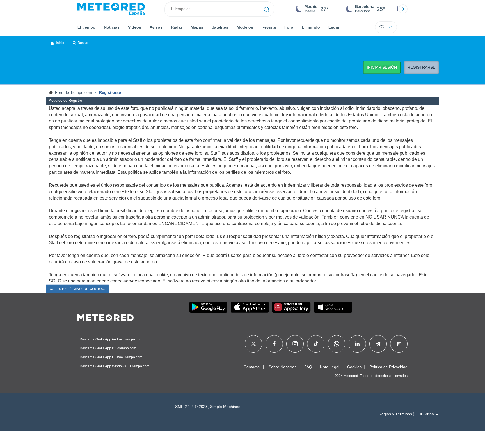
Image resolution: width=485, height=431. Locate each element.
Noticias (112, 27)
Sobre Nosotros (282, 367)
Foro (288, 27)
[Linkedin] (357, 343)
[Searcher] (266, 9)
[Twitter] (253, 343)
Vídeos (134, 27)
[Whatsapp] (336, 343)
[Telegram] (378, 343)
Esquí (333, 27)
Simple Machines (225, 407)
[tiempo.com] (111, 9)
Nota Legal (329, 367)
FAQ (308, 367)
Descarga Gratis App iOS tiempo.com (108, 348)
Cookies (354, 367)
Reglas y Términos (396, 414)
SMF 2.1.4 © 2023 (191, 407)
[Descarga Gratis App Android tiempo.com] (208, 307)
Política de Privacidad (388, 367)
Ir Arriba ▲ (429, 414)
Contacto (252, 367)
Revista (269, 27)
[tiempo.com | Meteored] (105, 316)
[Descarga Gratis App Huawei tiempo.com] (291, 307)
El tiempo (86, 27)
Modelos (245, 27)
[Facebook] (274, 343)
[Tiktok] (316, 343)
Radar (176, 27)
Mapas (197, 27)
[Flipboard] (399, 343)
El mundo (311, 27)
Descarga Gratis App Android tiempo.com (111, 339)
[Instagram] (295, 343)
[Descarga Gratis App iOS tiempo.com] (250, 307)
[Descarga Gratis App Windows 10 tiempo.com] (333, 307)
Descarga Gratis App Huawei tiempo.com (111, 357)
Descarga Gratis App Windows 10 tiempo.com (114, 366)
